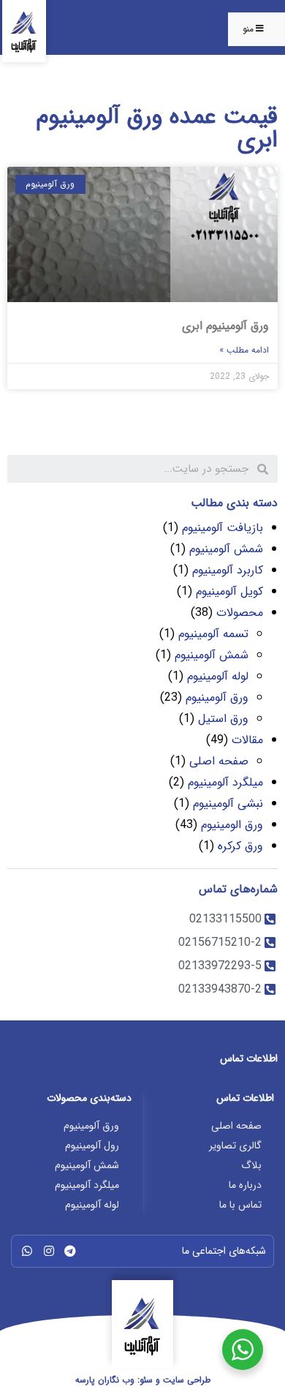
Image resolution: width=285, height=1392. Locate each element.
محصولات (239, 612)
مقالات (247, 740)
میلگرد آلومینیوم (225, 782)
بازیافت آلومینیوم (222, 528)
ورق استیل (223, 719)
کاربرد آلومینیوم (227, 570)
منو (248, 29)
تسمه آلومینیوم (213, 634)
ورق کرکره (240, 846)
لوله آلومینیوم (217, 676)
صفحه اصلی (218, 761)
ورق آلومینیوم (217, 697)
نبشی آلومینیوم (228, 803)
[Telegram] (70, 1251)
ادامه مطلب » (244, 350)
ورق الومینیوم (232, 825)
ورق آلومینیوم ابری (225, 326)
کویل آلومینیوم (229, 591)
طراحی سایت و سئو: (142, 1380)
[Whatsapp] (27, 1251)
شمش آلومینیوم (226, 549)
